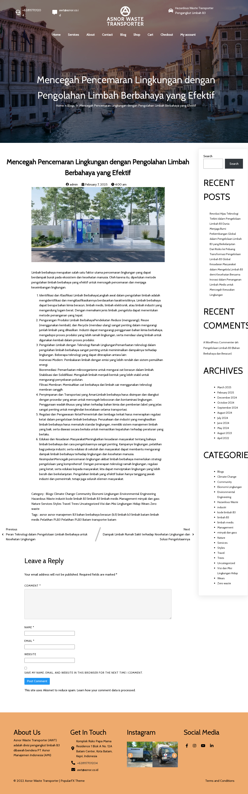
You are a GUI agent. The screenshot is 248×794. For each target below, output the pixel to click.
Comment (32, 585)
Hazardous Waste (43, 499)
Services (47, 504)
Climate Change (65, 494)
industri (61, 499)
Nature (36, 504)
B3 (74, 514)
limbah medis (110, 499)
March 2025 (224, 387)
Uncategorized (90, 504)
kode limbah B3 (76, 499)
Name (29, 627)
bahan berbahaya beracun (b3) (97, 514)
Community (84, 494)
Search (207, 156)
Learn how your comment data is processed (106, 690)
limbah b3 (124, 514)
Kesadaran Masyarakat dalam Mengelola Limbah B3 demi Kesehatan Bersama (226, 269)
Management (128, 499)
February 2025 (225, 392)
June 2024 (223, 423)
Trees (75, 504)
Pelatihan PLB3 (50, 519)
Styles (57, 504)
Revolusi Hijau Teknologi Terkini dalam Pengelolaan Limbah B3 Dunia (225, 218)
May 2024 (223, 428)
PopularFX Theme (73, 781)
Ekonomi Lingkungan (106, 494)
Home (60, 105)
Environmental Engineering (138, 494)
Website (30, 654)
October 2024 (225, 402)
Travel (66, 504)
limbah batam (140, 514)
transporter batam (104, 519)
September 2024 (227, 407)
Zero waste (224, 583)
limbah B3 (94, 499)
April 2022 (223, 438)
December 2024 (227, 397)
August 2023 (224, 433)
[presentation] (130, 755)
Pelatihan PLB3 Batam (76, 519)
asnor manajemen (60, 514)
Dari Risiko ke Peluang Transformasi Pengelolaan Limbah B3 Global (225, 254)
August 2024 (224, 412)
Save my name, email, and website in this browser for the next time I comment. (83, 672)
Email (29, 640)
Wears (145, 504)
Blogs (71, 105)
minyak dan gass (148, 499)
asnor (44, 514)
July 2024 (222, 418)
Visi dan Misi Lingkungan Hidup (120, 504)
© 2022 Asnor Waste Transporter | (37, 781)
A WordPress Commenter (218, 342)
